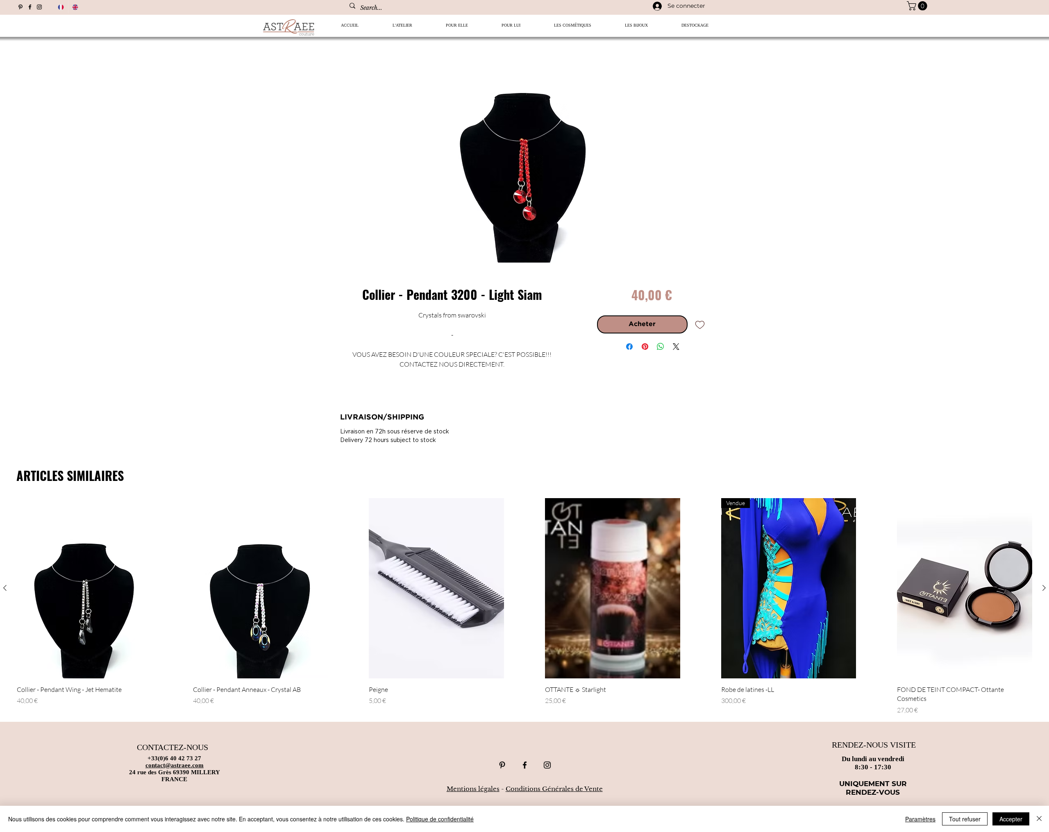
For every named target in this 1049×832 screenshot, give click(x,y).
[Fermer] (1039, 818)
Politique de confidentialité (440, 819)
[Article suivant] (1044, 588)
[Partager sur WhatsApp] (660, 346)
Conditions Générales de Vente (554, 789)
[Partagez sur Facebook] (629, 346)
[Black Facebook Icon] (30, 7)
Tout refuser (965, 819)
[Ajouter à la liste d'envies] (700, 324)
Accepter (1010, 819)
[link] (918, 5)
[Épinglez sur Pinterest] (645, 346)
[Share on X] (676, 346)
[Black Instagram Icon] (39, 7)
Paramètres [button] (920, 819)
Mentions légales (473, 789)
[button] (457, 28)
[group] (524, 606)
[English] (75, 7)
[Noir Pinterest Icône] (20, 7)
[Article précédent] (5, 588)
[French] (61, 7)
